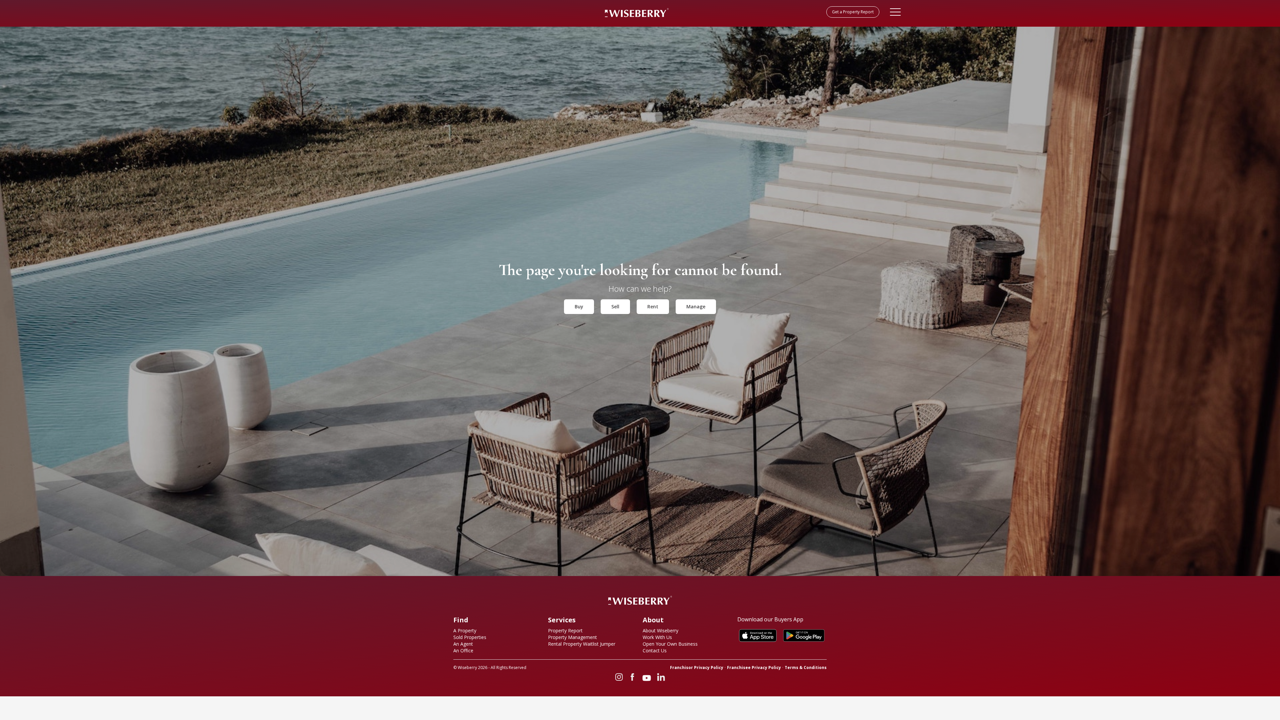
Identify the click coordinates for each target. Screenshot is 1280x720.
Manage (695, 306)
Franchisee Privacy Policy (754, 667)
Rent (652, 306)
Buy (579, 306)
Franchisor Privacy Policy (696, 667)
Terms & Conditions (806, 667)
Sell (615, 306)
